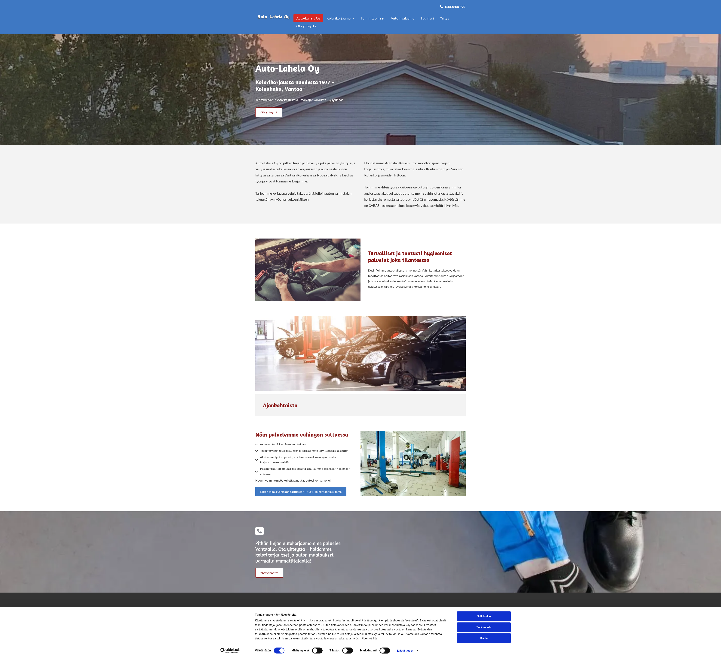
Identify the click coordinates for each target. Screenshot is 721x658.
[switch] (317, 650)
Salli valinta (483, 627)
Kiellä (484, 638)
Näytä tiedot (405, 650)
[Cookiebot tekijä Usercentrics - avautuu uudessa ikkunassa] (230, 650)
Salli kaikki (484, 616)
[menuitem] (308, 18)
